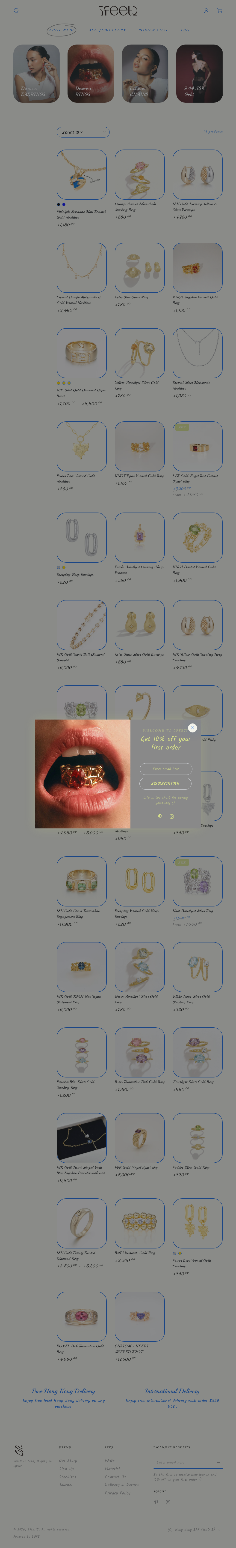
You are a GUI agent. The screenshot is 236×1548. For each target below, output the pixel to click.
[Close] (192, 728)
